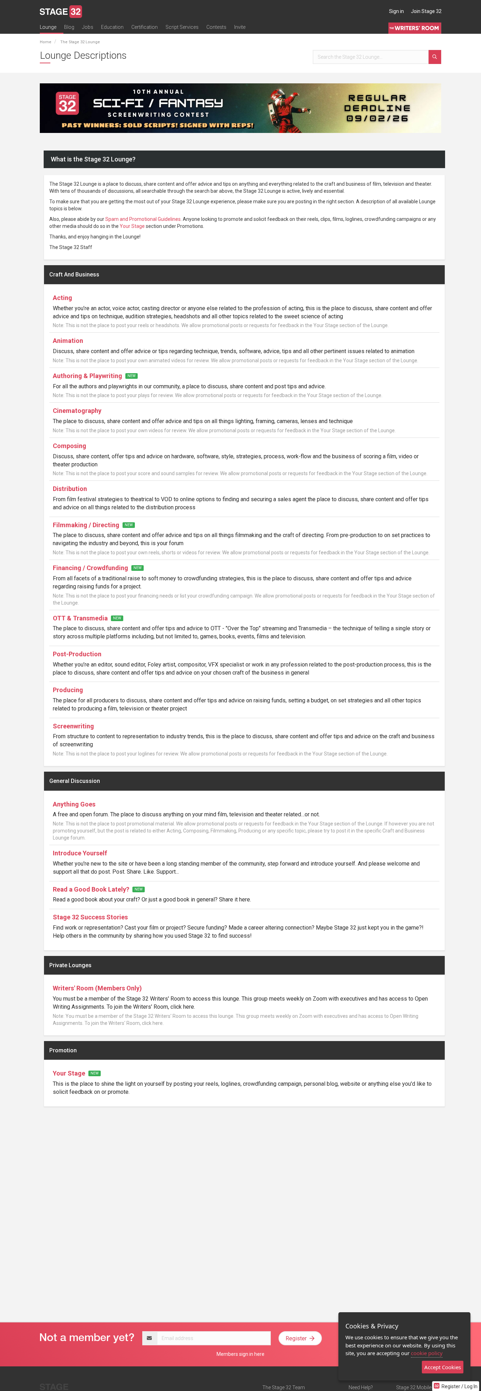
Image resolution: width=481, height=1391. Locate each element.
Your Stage (132, 226)
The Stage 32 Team (283, 1387)
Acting (62, 297)
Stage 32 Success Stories (90, 917)
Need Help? (361, 1387)
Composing (69, 445)
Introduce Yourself (80, 853)
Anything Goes (74, 804)
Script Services (182, 27)
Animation (68, 340)
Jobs (87, 27)
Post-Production (77, 654)
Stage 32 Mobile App (418, 1387)
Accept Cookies (442, 1367)
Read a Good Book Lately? (91, 889)
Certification (144, 27)
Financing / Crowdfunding (90, 568)
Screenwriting (73, 726)
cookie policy (427, 1353)
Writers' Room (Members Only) (97, 988)
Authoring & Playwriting (87, 375)
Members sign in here (240, 1354)
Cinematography (77, 410)
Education (112, 27)
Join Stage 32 (426, 11)
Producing (68, 690)
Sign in (396, 11)
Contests (216, 27)
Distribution (70, 488)
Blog (69, 27)
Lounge (48, 27)
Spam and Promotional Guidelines (143, 219)
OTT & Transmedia (81, 618)
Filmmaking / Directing (86, 525)
